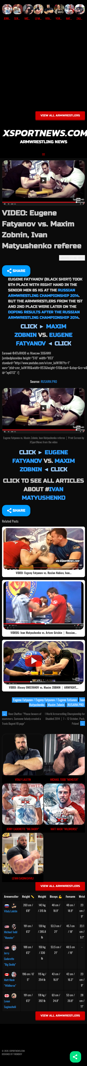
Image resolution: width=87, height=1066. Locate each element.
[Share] (75, 1057)
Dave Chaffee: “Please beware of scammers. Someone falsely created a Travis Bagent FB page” (21, 719)
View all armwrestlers (60, 115)
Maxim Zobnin (56, 704)
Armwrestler (11, 896)
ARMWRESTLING (68, 258)
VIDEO (80, 258)
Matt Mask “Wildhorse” (10, 983)
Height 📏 (28, 896)
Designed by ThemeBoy (12, 1054)
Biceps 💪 (56, 896)
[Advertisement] (43, 67)
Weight (42, 896)
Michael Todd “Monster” (10, 935)
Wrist (82, 896)
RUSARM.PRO (49, 381)
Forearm (70, 896)
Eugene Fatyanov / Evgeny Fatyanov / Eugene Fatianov (45, 699)
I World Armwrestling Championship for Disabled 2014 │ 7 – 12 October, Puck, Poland (65, 719)
